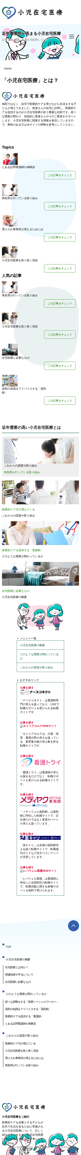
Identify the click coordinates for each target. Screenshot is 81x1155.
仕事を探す (27, 687)
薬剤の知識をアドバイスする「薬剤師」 (24, 390)
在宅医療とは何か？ (16, 967)
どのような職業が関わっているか (22, 556)
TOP (8, 947)
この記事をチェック (59, 175)
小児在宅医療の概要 (14, 597)
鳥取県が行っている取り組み (20, 198)
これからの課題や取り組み (20, 465)
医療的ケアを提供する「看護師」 (22, 550)
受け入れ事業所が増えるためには (22, 229)
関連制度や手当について (19, 974)
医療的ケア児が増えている (18, 509)
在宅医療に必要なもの (15, 357)
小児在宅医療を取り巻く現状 (20, 260)
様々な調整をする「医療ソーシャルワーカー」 (32, 1001)
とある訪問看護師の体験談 (18, 167)
